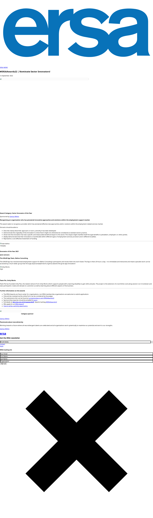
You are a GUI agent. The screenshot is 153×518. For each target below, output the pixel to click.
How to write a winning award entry (16, 306)
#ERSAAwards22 (51, 302)
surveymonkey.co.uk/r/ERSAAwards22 (41, 298)
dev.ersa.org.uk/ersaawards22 (23, 302)
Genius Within (14, 217)
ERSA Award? (19, 304)
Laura (35, 300)
